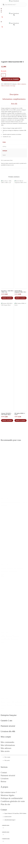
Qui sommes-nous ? (9, 792)
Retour (3, 781)
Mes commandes (7, 742)
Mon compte (7, 757)
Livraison (5, 778)
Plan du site (5, 804)
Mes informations (8, 745)
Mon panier (7, 760)
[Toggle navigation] (1, 8)
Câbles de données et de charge (8, 85)
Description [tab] (14, 94)
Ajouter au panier (11, 79)
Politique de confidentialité (11, 798)
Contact (4, 772)
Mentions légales (7, 795)
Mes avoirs (5, 751)
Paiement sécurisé (8, 775)
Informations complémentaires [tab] (14, 99)
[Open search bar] (14, 15)
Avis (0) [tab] (14, 104)
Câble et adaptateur (21, 84)
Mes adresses (6, 748)
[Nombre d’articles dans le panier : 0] (2, 17)
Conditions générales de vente (13, 801)
